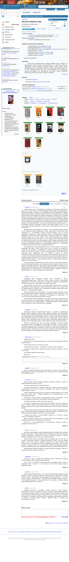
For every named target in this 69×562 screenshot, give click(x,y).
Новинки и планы (9, 27)
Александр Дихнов (9, 91)
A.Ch (26, 430)
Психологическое (45, 47)
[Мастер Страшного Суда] (39, 116)
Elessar (27, 207)
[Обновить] (18, 92)
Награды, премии (9, 29)
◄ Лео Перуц (26, 12)
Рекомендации (8, 34)
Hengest (27, 309)
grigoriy (27, 368)
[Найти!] (66, 6)
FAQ (27, 531)
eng (13, 531)
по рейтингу (58, 203)
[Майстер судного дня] (39, 183)
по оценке (64, 203)
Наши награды (38, 531)
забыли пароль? (15, 5)
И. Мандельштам (33, 35)
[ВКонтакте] (62, 193)
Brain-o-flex (28, 337)
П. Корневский (32, 36)
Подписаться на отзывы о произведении (57, 523)
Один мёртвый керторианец (9, 92)
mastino (4, 111)
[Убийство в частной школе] (50, 115)
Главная (7, 22)
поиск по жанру (51, 9)
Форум (6, 42)
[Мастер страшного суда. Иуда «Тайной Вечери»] (61, 131)
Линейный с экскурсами (45, 53)
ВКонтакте (45, 531)
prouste (27, 472)
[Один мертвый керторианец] (10, 103)
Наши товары (57, 531)
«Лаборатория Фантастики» (38, 539)
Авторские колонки (10, 39)
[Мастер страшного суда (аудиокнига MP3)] (27, 162)
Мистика (47, 46)
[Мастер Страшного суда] (50, 131)
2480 (26, 488)
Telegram (51, 531)
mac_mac (28, 379)
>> (9, 131)
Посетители (8, 37)
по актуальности (44, 203)
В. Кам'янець (32, 39)
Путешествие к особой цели (44, 52)
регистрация (6, 5)
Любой (40, 55)
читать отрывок (28, 28)
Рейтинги (7, 32)
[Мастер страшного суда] (27, 131)
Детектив (40, 46)
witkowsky (28, 456)
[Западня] (27, 117)
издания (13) (36, 12)
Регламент (22, 531)
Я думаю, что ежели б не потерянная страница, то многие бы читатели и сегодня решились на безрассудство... (44, 360)
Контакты (31, 531)
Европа (50, 49)
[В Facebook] (64, 193)
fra (15, 531)
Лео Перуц (24, 19)
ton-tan (27, 276)
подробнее (58, 28)
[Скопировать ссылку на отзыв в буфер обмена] (24, 207)
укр (17, 531)
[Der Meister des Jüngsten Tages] (27, 183)
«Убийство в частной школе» (39, 81)
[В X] (66, 193)
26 (36, 58)
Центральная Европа (59, 49)
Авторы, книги (15, 24)
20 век (39, 50)
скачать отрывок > (41, 28)
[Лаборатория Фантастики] (25, 7)
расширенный (61, 9)
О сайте (10, 531)
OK (17, 16)
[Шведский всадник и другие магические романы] (61, 113)
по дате (52, 203)
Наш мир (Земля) (41, 49)
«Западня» (34, 79)
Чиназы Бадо (5, 65)
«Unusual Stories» (6, 53)
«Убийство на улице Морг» (37, 88)
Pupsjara (65, 74)
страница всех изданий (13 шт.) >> (31, 190)
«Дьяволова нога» (36, 86)
